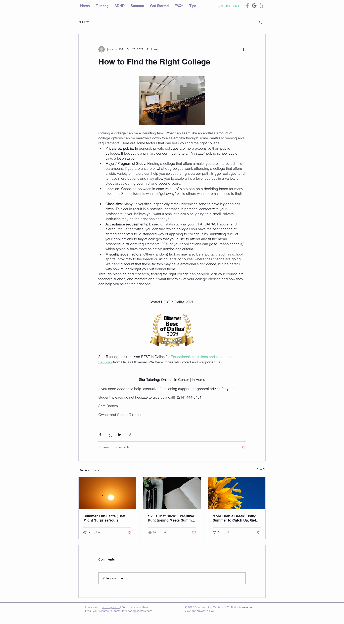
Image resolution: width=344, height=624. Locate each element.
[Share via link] (129, 435)
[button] (260, 22)
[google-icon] (254, 6)
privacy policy (205, 611)
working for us (111, 607)
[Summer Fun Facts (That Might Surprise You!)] (107, 493)
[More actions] (243, 49)
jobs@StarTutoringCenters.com (132, 611)
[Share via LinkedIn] (120, 435)
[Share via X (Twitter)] (110, 435)
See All (261, 469)
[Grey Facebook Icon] (247, 6)
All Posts (83, 22)
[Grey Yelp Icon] (261, 6)
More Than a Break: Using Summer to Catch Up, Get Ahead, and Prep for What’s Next (236, 518)
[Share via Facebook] (100, 435)
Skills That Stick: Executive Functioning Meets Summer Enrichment (171, 518)
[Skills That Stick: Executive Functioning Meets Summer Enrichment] (172, 493)
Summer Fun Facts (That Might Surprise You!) (104, 518)
